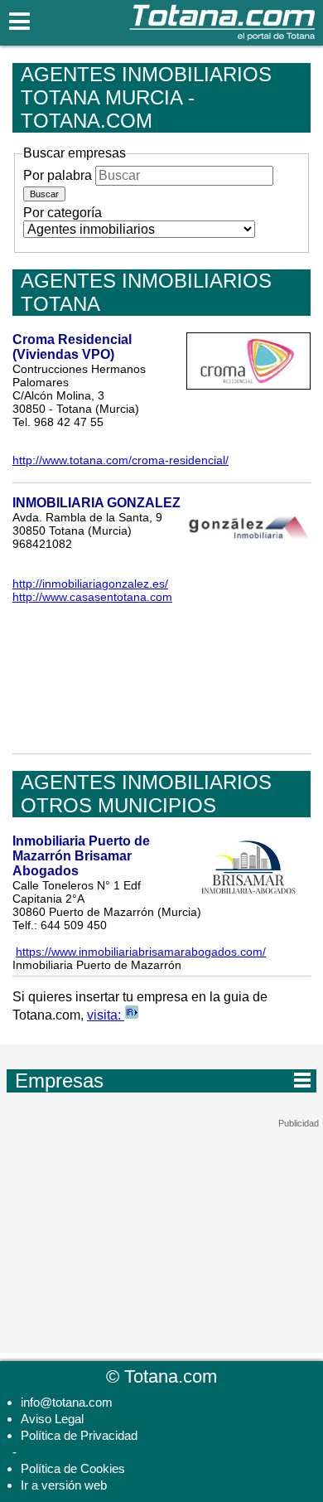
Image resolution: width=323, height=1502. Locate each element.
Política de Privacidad (79, 1435)
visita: (105, 1015)
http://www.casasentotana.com (92, 596)
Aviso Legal (52, 1419)
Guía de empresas (163, 1080)
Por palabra (57, 175)
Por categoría (62, 213)
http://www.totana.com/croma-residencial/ (120, 460)
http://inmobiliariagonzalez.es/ (90, 583)
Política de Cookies (73, 1468)
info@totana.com (67, 1402)
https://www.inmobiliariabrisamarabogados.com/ (141, 951)
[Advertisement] (161, 1232)
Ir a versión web (64, 1485)
